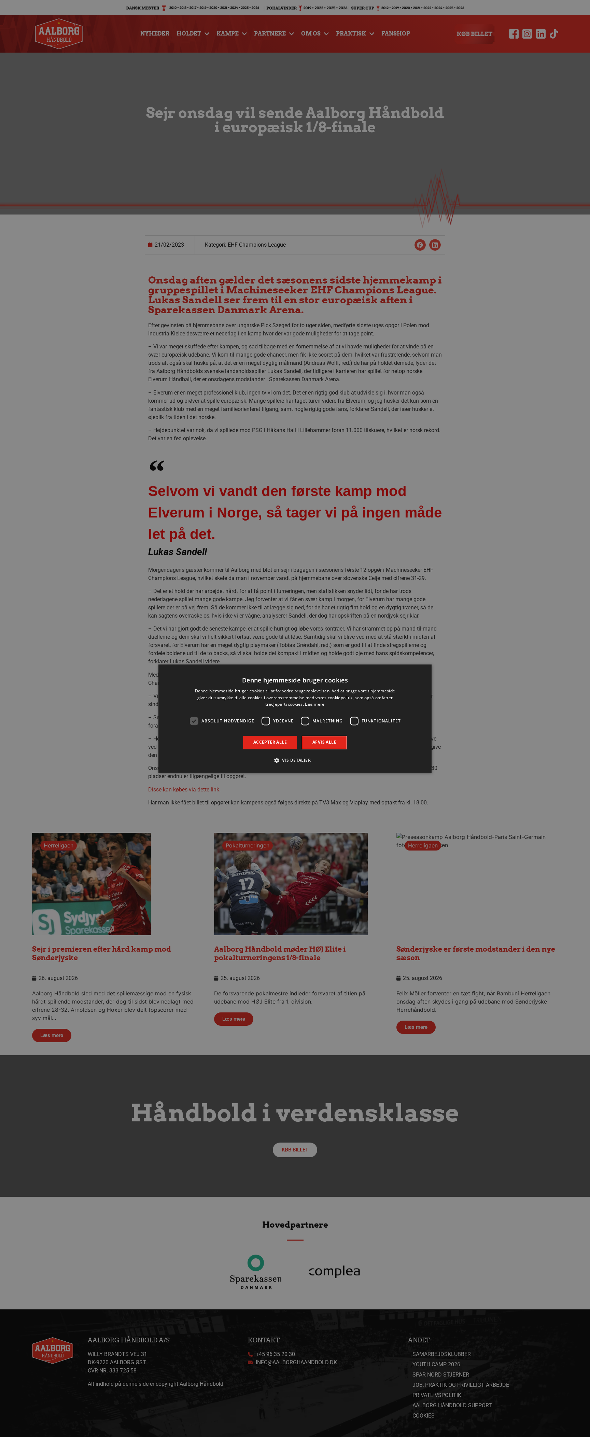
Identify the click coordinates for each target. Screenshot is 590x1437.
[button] (295, 760)
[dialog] (295, 718)
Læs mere (314, 704)
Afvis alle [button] (324, 742)
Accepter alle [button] (270, 742)
